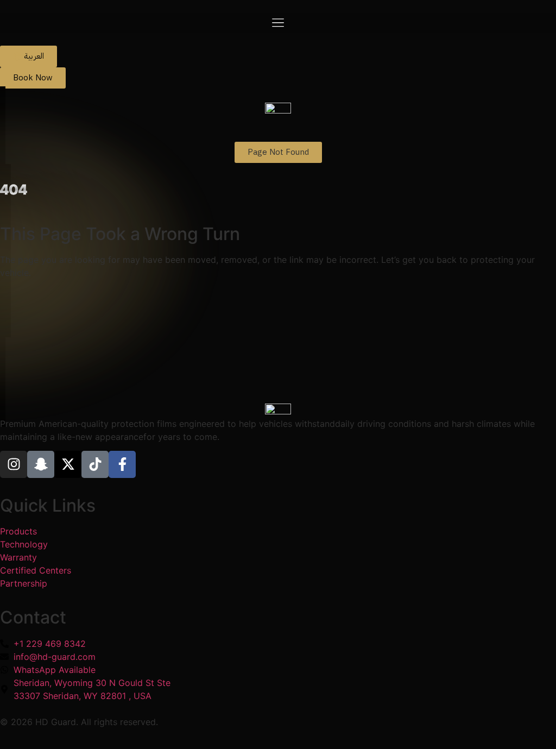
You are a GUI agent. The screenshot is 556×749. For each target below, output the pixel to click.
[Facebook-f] (122, 464)
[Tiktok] (95, 464)
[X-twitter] (67, 464)
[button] (278, 23)
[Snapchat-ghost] (40, 464)
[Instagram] (13, 464)
